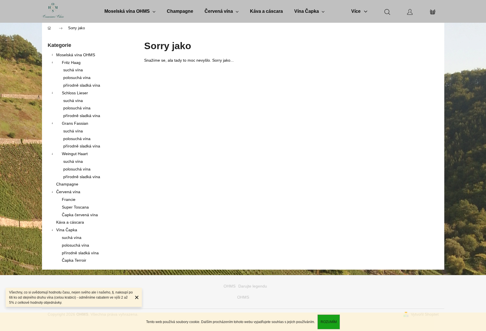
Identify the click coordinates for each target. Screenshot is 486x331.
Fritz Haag (71, 62)
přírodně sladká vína (81, 85)
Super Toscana (75, 207)
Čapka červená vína (80, 215)
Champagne (67, 184)
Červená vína (68, 192)
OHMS (229, 286)
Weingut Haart (75, 153)
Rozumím (329, 322)
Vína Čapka (66, 230)
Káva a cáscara (70, 222)
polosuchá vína (77, 77)
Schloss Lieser (75, 93)
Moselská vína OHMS (75, 55)
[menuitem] (130, 11)
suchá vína (73, 70)
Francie (68, 199)
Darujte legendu (252, 286)
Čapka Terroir (74, 260)
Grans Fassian (75, 123)
